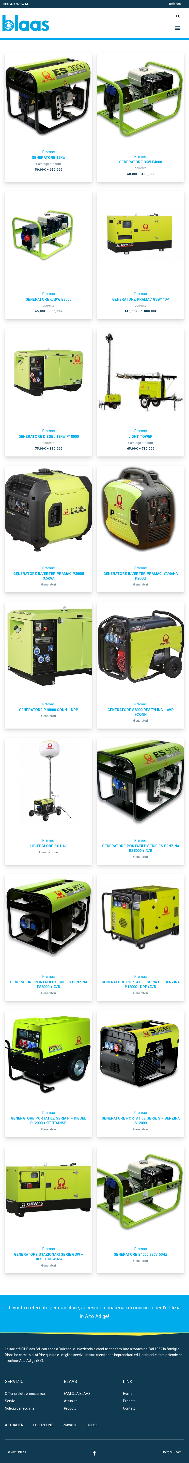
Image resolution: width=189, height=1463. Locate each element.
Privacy (70, 1425)
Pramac (48, 152)
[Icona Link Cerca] (178, 16)
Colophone (43, 1425)
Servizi (10, 1401)
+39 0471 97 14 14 (15, 4)
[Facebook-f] (94, 1453)
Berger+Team (172, 1452)
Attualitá (71, 1401)
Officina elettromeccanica (25, 1394)
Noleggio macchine (19, 1408)
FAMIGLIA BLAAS (77, 1394)
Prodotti (70, 1408)
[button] (177, 28)
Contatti (129, 1408)
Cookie (92, 1425)
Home (127, 1394)
